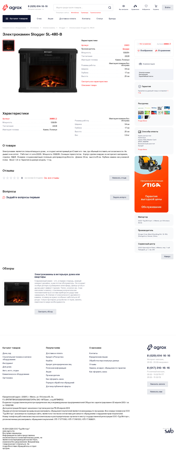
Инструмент (8, 363)
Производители (53, 375)
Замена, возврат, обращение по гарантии (107, 368)
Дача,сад (7, 353)
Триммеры (84, 13)
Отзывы (92, 364)
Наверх (167, 256)
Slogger (62, 28)
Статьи (100, 19)
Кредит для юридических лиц (59, 364)
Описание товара (89, 85)
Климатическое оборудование (14, 28)
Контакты (86, 19)
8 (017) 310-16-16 (158, 367)
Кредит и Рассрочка (54, 357)
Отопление (34, 28)
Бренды (112, 19)
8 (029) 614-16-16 (158, 355)
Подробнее (142, 149)
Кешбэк (49, 361)
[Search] (109, 7)
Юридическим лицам (98, 357)
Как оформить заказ (55, 379)
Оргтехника (8, 378)
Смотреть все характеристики (94, 82)
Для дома (7, 367)
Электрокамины (49, 28)
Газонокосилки (95, 13)
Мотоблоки (75, 13)
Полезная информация (56, 368)
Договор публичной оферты (58, 386)
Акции (50, 19)
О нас (39, 19)
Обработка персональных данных (104, 361)
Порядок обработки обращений (60, 383)
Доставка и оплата (67, 19)
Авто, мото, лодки (11, 371)
